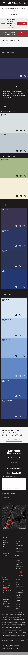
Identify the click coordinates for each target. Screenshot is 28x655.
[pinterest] (16, 457)
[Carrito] (24, 3)
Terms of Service (10, 493)
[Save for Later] (25, 76)
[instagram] (11, 457)
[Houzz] (19, 457)
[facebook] (8, 457)
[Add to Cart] (21, 76)
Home (3, 52)
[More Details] (17, 130)
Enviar (6, 497)
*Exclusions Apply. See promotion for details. (13, 640)
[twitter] (14, 457)
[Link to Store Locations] (14, 517)
